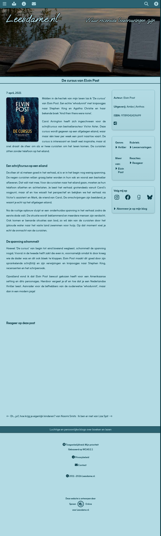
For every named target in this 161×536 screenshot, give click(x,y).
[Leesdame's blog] (14, 3)
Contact (82, 465)
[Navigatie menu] (4, 3)
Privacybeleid (82, 457)
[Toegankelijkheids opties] (156, 3)
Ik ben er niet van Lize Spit (95, 416)
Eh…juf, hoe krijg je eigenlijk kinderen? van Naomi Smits (41, 416)
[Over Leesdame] (24, 3)
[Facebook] (128, 197)
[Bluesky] (150, 197)
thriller (122, 147)
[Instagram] (117, 197)
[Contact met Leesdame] (33, 3)
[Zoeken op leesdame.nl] (146, 3)
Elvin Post (121, 170)
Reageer (137, 162)
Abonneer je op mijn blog (132, 208)
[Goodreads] (139, 197)
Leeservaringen (141, 147)
